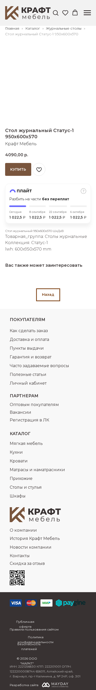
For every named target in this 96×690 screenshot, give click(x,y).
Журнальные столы (64, 28)
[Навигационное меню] (87, 12)
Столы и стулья (26, 487)
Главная (12, 28)
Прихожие (21, 478)
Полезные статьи (28, 374)
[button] (55, 13)
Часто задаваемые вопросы (39, 365)
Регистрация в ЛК (29, 420)
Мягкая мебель (26, 443)
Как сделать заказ (29, 330)
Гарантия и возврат (30, 357)
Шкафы (18, 496)
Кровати (19, 461)
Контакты (20, 555)
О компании (23, 530)
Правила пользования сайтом (34, 629)
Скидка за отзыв (27, 563)
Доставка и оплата (29, 339)
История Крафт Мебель (35, 538)
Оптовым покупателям (34, 404)
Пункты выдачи (27, 348)
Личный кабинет (28, 383)
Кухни (16, 452)
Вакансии (20, 412)
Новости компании (30, 547)
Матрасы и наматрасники (37, 469)
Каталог (33, 28)
